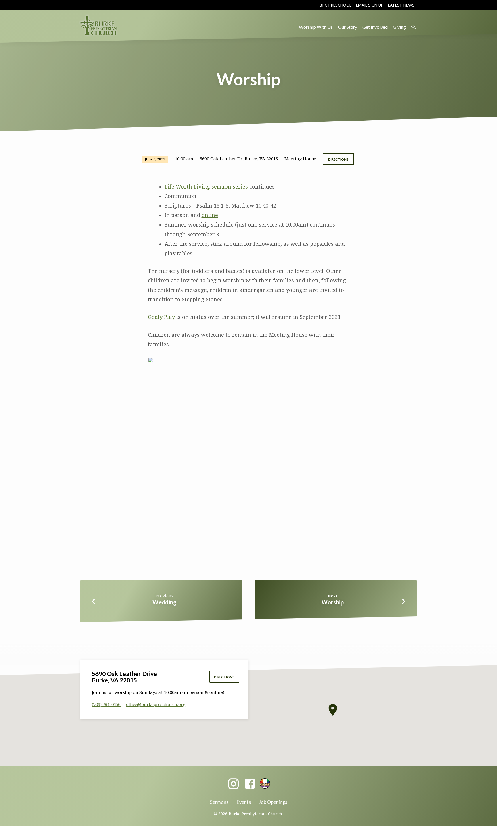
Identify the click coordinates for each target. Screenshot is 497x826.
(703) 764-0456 (106, 704)
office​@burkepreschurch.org (156, 704)
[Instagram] (233, 784)
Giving (399, 27)
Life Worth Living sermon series (206, 187)
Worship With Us (316, 27)
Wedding (164, 602)
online (210, 215)
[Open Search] (413, 27)
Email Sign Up (369, 5)
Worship (333, 602)
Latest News (401, 5)
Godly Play (161, 317)
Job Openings (273, 802)
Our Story (347, 27)
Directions (338, 159)
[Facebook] (249, 784)
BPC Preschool (335, 5)
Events (244, 802)
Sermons (219, 802)
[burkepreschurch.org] (265, 783)
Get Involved (375, 27)
